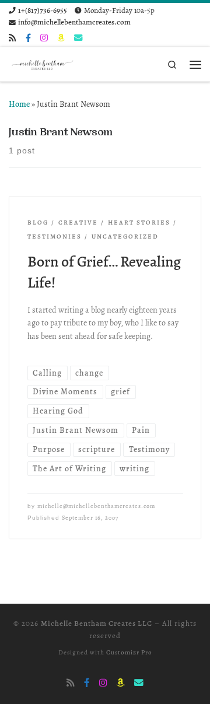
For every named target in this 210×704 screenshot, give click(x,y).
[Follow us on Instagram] (44, 37)
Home (19, 104)
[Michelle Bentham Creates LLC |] (43, 63)
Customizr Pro (129, 652)
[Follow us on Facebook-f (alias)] (28, 37)
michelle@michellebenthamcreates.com (96, 506)
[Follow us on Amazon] (61, 37)
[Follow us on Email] (78, 37)
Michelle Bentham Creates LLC (96, 623)
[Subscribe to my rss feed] (12, 37)
